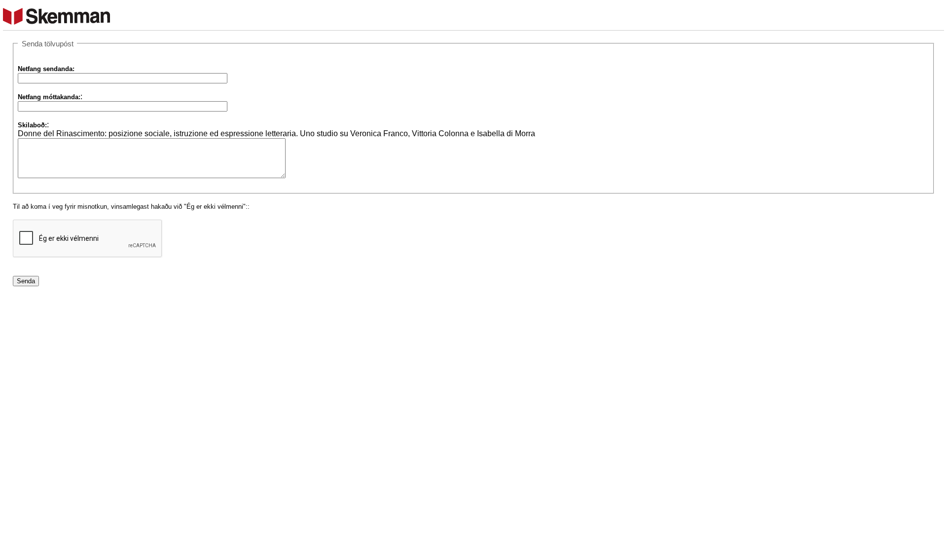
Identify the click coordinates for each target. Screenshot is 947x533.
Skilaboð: (32, 125)
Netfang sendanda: (46, 69)
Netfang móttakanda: (49, 97)
